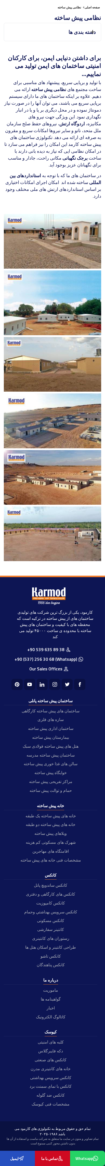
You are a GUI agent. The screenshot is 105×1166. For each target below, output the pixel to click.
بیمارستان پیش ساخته (50, 737)
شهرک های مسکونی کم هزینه (51, 842)
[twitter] (67, 684)
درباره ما (50, 980)
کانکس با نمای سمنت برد (51, 1086)
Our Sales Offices (45, 669)
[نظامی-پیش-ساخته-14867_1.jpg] (52, 333)
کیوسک (51, 1032)
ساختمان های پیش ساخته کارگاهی (51, 711)
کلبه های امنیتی (51, 1042)
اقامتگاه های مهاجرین (50, 851)
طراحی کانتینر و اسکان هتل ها (50, 947)
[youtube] (29, 684)
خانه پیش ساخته (50, 806)
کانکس (51, 875)
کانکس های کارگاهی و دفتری (50, 894)
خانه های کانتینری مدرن (51, 1069)
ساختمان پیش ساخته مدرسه (51, 755)
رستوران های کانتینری (50, 938)
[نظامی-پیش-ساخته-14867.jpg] (52, 267)
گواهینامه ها (51, 999)
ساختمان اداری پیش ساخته (50, 728)
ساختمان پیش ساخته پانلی (51, 701)
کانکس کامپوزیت (50, 903)
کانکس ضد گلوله (50, 1095)
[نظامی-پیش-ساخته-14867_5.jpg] (52, 559)
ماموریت (50, 990)
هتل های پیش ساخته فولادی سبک (50, 746)
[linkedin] (42, 684)
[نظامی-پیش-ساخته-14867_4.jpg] (52, 503)
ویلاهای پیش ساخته (50, 833)
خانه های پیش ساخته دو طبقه (50, 824)
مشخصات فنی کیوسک (51, 1104)
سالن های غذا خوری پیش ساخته (50, 764)
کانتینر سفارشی (50, 929)
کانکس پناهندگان (51, 965)
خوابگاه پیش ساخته (50, 773)
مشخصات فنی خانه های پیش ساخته (50, 860)
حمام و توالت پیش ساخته (51, 790)
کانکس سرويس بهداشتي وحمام (50, 912)
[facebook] (79, 684)
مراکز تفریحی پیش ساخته (50, 781)
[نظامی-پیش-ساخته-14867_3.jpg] (52, 446)
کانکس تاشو (51, 956)
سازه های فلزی (50, 719)
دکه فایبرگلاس (50, 1051)
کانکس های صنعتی (51, 1060)
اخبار (51, 1008)
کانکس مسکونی (50, 920)
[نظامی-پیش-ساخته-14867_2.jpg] (52, 390)
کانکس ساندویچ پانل (50, 885)
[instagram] (54, 684)
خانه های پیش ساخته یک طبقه (50, 816)
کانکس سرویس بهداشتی (50, 1078)
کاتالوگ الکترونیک (50, 1017)
